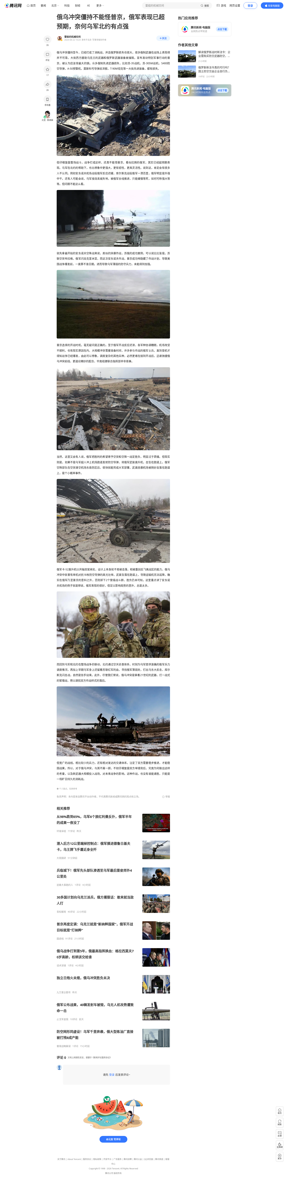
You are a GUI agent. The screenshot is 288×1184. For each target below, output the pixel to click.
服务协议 (87, 1159)
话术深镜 (61, 965)
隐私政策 (97, 1159)
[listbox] (113, 927)
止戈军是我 (62, 1019)
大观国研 (61, 858)
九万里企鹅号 (64, 992)
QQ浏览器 (148, 1159)
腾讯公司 (109, 1173)
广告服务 (118, 1159)
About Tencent (74, 1159)
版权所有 (118, 1173)
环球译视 (61, 831)
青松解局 (61, 912)
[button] (222, 29)
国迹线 (60, 938)
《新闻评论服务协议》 (102, 1057)
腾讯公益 (138, 1159)
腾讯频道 (159, 1159)
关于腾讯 (61, 1159)
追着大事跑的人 (65, 885)
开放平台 (107, 1159)
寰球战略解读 (64, 1046)
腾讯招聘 (128, 1159)
